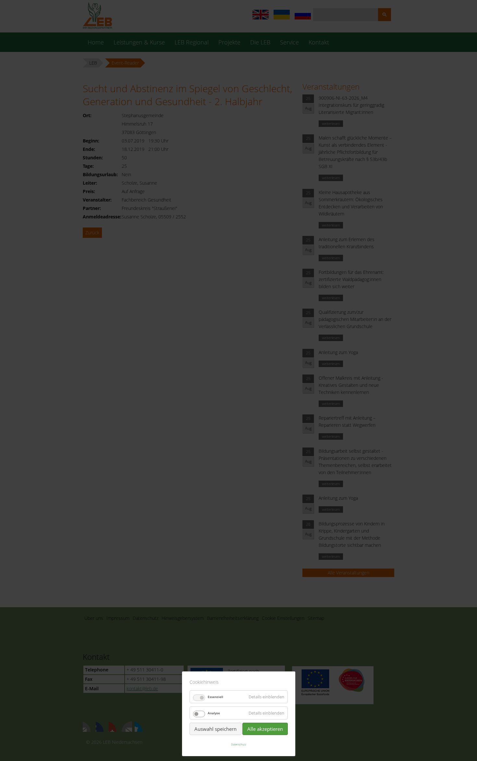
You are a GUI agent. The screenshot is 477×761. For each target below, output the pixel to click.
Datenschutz (238, 744)
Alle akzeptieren (265, 729)
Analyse (214, 713)
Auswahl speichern (215, 729)
